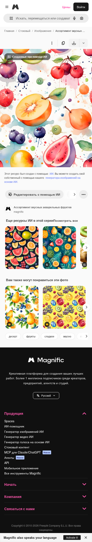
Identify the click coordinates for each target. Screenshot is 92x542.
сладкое (49, 336)
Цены (66, 7)
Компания (12, 496)
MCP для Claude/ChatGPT (27, 452)
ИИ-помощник (14, 426)
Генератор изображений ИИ (24, 431)
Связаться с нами (19, 508)
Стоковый (24, 30)
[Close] (85, 537)
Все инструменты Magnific (22, 473)
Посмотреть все (65, 220)
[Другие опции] (51, 43)
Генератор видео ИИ (18, 436)
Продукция (13, 413)
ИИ (51, 173)
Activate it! (72, 537)
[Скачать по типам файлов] (83, 43)
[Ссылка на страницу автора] (8, 209)
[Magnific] (46, 361)
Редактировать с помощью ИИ (37, 194)
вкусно (67, 336)
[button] (46, 395)
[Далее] (74, 194)
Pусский (46, 395)
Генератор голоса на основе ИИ (26, 442)
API (6, 463)
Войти (81, 7)
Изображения (42, 30)
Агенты (14, 457)
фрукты (31, 336)
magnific (19, 211)
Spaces (9, 421)
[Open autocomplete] (9, 18)
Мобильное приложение (21, 468)
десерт (13, 336)
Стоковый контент (16, 447)
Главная (9, 30)
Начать (10, 484)
